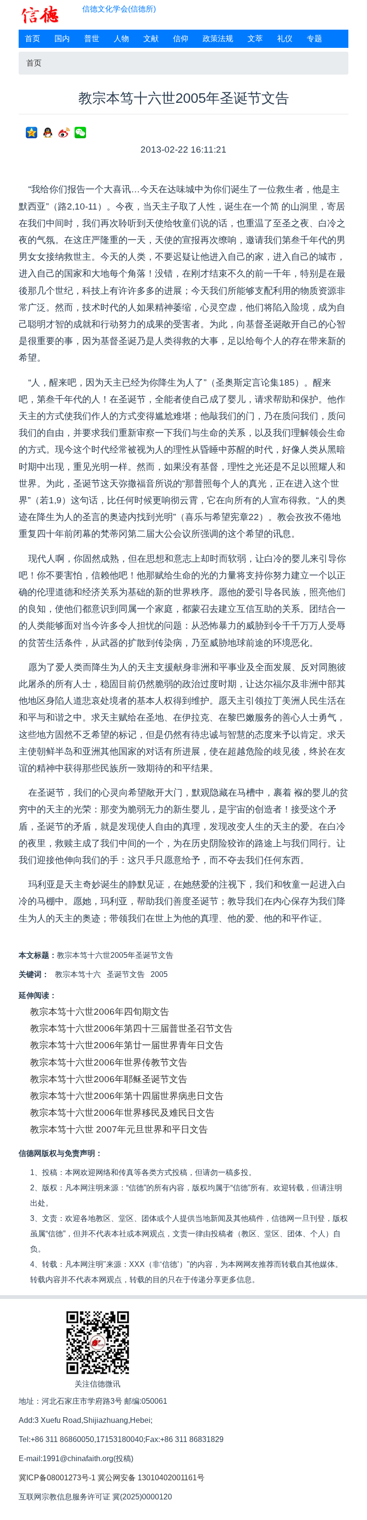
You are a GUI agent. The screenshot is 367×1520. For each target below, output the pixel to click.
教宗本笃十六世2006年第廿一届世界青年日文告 (127, 1045)
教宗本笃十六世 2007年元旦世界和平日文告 (119, 1129)
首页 (32, 38)
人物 (121, 38)
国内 (62, 38)
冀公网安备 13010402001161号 (151, 1478)
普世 (91, 38)
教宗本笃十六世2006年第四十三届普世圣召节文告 (131, 1028)
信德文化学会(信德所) (119, 9)
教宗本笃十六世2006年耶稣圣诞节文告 (108, 1079)
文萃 (255, 38)
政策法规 (218, 38)
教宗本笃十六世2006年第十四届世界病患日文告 (127, 1096)
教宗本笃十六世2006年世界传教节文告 (108, 1062)
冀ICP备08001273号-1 (57, 1478)
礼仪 (284, 38)
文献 (151, 38)
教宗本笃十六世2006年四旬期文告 (99, 1012)
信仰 (180, 38)
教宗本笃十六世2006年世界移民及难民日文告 (122, 1113)
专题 (314, 38)
